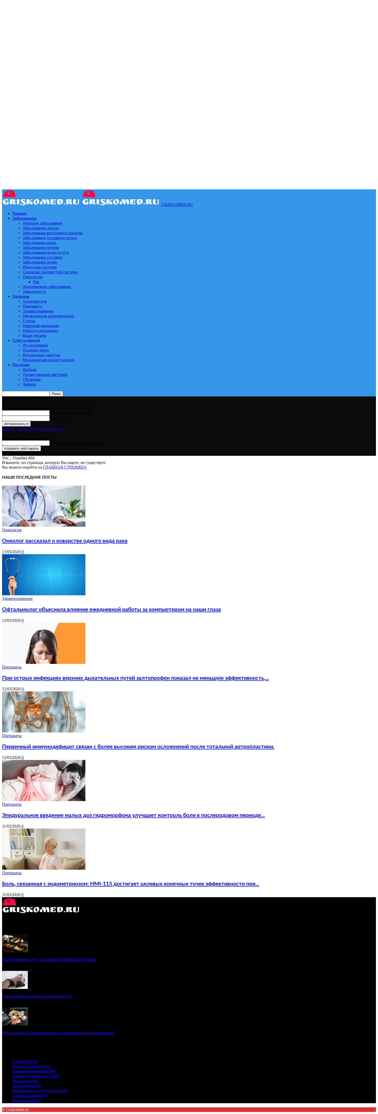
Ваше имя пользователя (70, 413)
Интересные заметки (41, 355)
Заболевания (24, 218)
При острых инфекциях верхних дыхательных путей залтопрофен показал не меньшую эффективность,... (135, 678)
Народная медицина (41, 326)
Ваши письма (34, 336)
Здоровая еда (35, 301)
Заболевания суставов (42, 257)
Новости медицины (40, 331)
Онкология (32, 277)
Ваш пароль (60, 418)
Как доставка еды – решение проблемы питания (49, 960)
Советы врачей (26, 340)
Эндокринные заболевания (47, 287)
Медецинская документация (48, 316)
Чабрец (29, 384)
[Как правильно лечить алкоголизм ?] (15, 987)
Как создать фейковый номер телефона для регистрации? (58, 1033)
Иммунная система (40, 267)
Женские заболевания (42, 223)
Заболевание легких (41, 228)
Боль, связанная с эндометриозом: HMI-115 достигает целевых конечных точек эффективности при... (130, 884)
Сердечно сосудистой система (50, 272)
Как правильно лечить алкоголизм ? (37, 996)
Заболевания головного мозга (49, 238)
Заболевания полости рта (46, 253)
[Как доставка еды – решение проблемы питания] (15, 951)
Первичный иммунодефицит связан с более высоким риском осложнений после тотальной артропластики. (138, 746)
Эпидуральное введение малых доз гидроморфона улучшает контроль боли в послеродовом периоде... (133, 815)
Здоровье (21, 297)
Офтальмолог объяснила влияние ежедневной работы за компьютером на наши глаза (111, 609)
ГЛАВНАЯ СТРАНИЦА (65, 467)
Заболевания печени (41, 248)
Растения (20, 365)
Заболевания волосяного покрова (53, 233)
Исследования (35, 345)
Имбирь (30, 370)
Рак (36, 282)
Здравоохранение (38, 311)
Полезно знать (36, 350)
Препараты (32, 306)
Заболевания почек (40, 262)
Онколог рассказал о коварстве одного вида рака (65, 541)
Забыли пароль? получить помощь (32, 428)
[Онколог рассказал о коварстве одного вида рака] (43, 525)
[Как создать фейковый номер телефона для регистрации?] (15, 1024)
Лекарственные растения (45, 375)
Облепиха (31, 380)
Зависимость (34, 292)
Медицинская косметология (48, 360)
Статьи (29, 321)
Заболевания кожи (39, 243)
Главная (19, 214)
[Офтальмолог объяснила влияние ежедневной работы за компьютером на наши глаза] (43, 594)
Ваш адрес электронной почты (77, 443)
